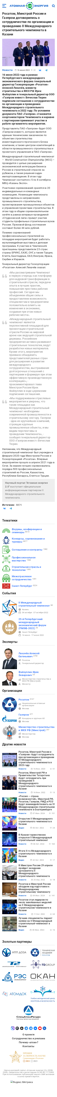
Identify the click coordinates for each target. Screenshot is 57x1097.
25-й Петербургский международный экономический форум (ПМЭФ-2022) (32, 624)
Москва (25, 708)
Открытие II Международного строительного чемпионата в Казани (36, 821)
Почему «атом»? (28, 1042)
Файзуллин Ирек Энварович (29, 674)
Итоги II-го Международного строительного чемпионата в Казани (35, 854)
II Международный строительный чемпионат (34, 604)
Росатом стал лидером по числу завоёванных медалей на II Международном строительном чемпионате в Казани (35, 905)
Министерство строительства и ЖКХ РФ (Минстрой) (36, 680)
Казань (25, 609)
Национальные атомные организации (33, 704)
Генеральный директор (33, 663)
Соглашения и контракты (27, 549)
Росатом (26, 660)
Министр (26, 684)
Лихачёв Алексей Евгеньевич (29, 655)
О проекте (28, 1034)
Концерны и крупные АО (33, 718)
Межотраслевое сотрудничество (22, 578)
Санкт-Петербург (22, 585)
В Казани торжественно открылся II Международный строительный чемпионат (35, 837)
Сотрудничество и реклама (28, 1038)
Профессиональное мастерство (24, 559)
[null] (40, 70)
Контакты (28, 1046)
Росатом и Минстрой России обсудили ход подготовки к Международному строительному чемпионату (35, 888)
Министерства (28, 734)
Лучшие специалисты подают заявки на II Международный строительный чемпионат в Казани (35, 922)
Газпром (24, 714)
